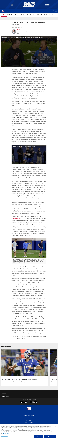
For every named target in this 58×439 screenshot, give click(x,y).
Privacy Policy (29, 420)
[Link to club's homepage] (3, 10)
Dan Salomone (20, 29)
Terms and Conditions (29, 415)
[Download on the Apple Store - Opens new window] (24, 402)
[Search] (53, 11)
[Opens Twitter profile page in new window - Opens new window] (18, 33)
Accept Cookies (38, 436)
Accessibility (29, 418)
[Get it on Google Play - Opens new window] (34, 403)
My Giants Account (29, 422)
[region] (29, 431)
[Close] (55, 426)
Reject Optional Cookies (50, 436)
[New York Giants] (29, 408)
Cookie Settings (4, 436)
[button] (29, 51)
